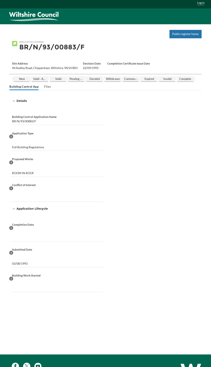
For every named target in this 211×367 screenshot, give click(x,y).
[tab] (24, 87)
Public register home (185, 34)
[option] (22, 79)
